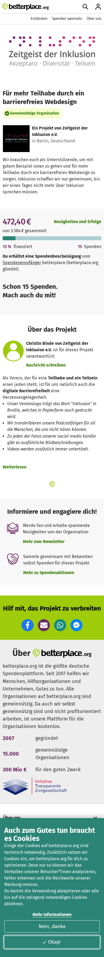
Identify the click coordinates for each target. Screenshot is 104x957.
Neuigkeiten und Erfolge (77, 221)
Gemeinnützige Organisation (34, 113)
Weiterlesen (14, 467)
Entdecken (39, 18)
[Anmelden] (98, 6)
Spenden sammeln (67, 18)
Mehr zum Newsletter (44, 541)
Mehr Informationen (52, 914)
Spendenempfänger (22, 262)
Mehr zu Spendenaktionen (48, 572)
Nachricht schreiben (46, 365)
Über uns (94, 18)
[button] (28, 625)
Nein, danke (52, 926)
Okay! (54, 942)
